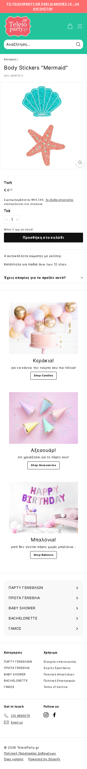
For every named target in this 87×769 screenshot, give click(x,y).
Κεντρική (10, 59)
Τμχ (7, 210)
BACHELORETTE (16, 680)
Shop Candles (43, 375)
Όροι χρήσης (14, 759)
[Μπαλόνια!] (43, 508)
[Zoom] (80, 162)
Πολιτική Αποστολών (59, 674)
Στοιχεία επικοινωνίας (60, 661)
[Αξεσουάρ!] (43, 418)
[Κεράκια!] (43, 328)
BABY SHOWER (15, 674)
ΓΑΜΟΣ (9, 687)
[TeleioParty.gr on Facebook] (54, 714)
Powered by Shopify (44, 759)
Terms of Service (56, 687)
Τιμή (8, 182)
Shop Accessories (43, 465)
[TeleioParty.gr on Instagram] (46, 714)
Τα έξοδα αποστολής (59, 199)
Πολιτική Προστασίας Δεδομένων (30, 753)
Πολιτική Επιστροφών (59, 680)
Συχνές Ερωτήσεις (57, 668)
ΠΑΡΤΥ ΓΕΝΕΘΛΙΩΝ (18, 661)
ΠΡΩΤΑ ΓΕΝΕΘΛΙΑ (17, 668)
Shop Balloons (43, 554)
